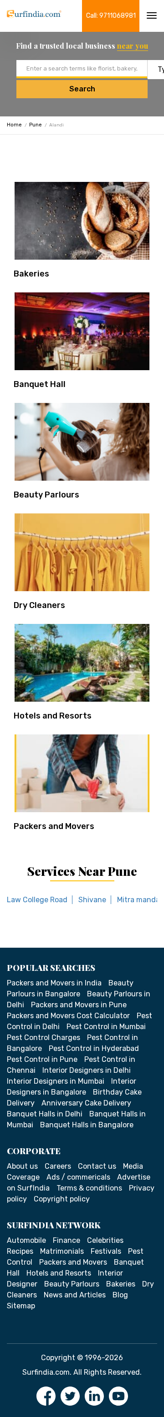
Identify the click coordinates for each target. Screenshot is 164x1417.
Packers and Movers (54, 826)
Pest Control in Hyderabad (94, 1048)
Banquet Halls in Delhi (44, 1114)
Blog (120, 1295)
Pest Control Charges (43, 1037)
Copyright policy (62, 1199)
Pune (35, 125)
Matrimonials (62, 1251)
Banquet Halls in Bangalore (86, 1125)
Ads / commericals (78, 1177)
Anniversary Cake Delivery (86, 1103)
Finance (66, 1240)
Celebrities (105, 1240)
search (82, 89)
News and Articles (75, 1295)
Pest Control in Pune (42, 1059)
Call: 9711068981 (111, 16)
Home (14, 125)
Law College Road (37, 899)
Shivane (92, 899)
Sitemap (21, 1305)
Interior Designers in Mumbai (55, 1081)
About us (22, 1166)
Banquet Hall (40, 384)
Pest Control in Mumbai (106, 1026)
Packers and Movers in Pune (79, 1004)
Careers (58, 1166)
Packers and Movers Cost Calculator (68, 1015)
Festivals (106, 1251)
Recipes (20, 1251)
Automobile (26, 1240)
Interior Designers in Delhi (86, 1070)
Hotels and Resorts (53, 716)
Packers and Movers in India (54, 983)
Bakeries (31, 274)
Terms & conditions (89, 1188)
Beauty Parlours (46, 495)
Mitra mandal (139, 899)
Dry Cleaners (39, 605)
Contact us (97, 1166)
